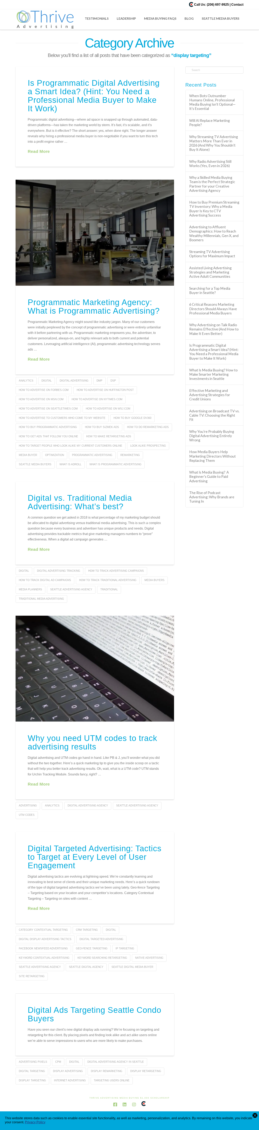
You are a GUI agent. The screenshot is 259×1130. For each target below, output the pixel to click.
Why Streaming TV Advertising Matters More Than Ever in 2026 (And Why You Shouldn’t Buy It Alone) (213, 143)
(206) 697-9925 (218, 4)
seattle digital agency (86, 966)
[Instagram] (134, 1104)
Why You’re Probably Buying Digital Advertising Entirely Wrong (211, 435)
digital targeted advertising (101, 939)
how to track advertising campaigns (116, 570)
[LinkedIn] (124, 1104)
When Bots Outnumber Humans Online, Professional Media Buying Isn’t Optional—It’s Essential (212, 102)
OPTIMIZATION (54, 455)
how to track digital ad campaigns (45, 580)
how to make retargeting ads (108, 436)
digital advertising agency (88, 805)
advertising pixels (33, 1061)
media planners (30, 589)
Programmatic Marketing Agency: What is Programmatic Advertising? (94, 306)
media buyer (28, 455)
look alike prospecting (148, 445)
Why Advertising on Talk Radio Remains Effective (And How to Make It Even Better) (214, 329)
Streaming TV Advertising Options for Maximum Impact (212, 254)
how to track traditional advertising (107, 580)
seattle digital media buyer (132, 966)
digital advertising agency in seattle (115, 1061)
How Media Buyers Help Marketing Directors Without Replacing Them (212, 456)
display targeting (32, 1080)
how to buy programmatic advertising (48, 427)
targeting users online (112, 1080)
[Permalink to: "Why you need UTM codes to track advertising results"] (95, 669)
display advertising (68, 1071)
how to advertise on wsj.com (108, 408)
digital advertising (74, 380)
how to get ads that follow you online (48, 436)
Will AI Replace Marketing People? (209, 122)
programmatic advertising (92, 455)
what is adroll (70, 464)
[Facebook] (115, 1104)
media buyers (154, 580)
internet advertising (70, 1080)
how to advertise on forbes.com (44, 389)
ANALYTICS (26, 380)
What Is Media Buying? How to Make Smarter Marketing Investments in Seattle (213, 374)
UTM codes (27, 814)
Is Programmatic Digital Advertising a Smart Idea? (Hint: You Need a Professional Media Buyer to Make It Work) (94, 95)
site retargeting (32, 976)
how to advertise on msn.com (41, 399)
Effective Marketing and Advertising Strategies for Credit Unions (209, 394)
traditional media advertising (41, 598)
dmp (99, 380)
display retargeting (145, 1071)
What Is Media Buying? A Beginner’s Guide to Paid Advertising (209, 476)
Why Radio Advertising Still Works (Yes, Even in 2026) (210, 163)
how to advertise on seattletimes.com (48, 408)
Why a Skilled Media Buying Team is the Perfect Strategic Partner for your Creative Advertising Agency (212, 183)
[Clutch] (191, 4)
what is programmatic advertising (115, 464)
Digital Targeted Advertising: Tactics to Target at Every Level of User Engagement (94, 857)
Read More (39, 151)
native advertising (149, 957)
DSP (113, 380)
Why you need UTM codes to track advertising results (92, 742)
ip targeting (125, 948)
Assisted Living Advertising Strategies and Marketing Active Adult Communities (210, 272)
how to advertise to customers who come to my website (62, 417)
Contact (237, 4)
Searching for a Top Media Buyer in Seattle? (209, 290)
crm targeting (87, 929)
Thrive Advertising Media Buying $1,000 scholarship (129, 1098)
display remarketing (106, 1071)
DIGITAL (46, 380)
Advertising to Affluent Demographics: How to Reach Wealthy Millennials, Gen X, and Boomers (214, 233)
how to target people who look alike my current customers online (70, 445)
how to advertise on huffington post (105, 389)
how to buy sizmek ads (102, 427)
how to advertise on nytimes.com (97, 399)
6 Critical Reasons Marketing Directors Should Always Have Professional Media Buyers (213, 308)
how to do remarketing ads (148, 427)
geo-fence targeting (91, 948)
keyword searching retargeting (102, 957)
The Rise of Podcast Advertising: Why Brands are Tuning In (211, 497)
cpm (58, 1061)
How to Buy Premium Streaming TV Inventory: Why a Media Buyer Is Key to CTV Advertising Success (214, 208)
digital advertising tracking (58, 570)
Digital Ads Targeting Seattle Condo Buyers (94, 1014)
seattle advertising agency (71, 589)
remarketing (130, 455)
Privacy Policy (35, 1122)
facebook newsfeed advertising (43, 948)
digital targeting (32, 1071)
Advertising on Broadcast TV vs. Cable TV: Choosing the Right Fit (214, 415)
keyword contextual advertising (44, 957)
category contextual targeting (43, 929)
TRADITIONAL (109, 589)
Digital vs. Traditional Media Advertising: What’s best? (80, 502)
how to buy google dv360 (132, 417)
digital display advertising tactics (45, 939)
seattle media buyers (35, 464)
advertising (28, 805)
